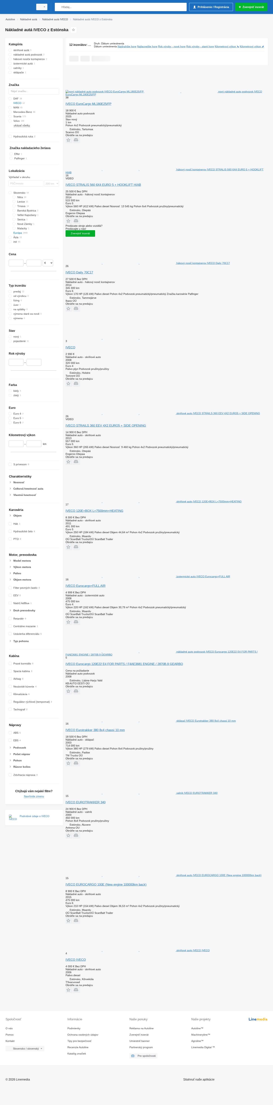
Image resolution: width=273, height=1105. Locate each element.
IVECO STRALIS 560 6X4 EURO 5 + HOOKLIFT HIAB (103, 185)
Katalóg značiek (76, 1053)
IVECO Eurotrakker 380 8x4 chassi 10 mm (95, 730)
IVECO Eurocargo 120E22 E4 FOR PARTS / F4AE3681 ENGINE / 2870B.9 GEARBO (124, 664)
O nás (9, 1028)
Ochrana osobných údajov (82, 1034)
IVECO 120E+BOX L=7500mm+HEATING (94, 511)
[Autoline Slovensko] (19, 7)
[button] (69, 140)
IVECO (70, 347)
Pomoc (10, 1034)
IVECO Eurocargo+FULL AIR (85, 586)
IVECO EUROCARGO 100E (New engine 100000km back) (106, 884)
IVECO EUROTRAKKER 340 (85, 802)
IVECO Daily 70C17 (79, 272)
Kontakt (10, 1040)
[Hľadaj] (58, 7)
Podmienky (73, 1028)
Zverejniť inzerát (80, 233)
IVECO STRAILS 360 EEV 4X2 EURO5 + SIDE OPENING (106, 425)
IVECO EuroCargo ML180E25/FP (88, 104)
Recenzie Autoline (77, 1047)
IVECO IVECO (76, 959)
